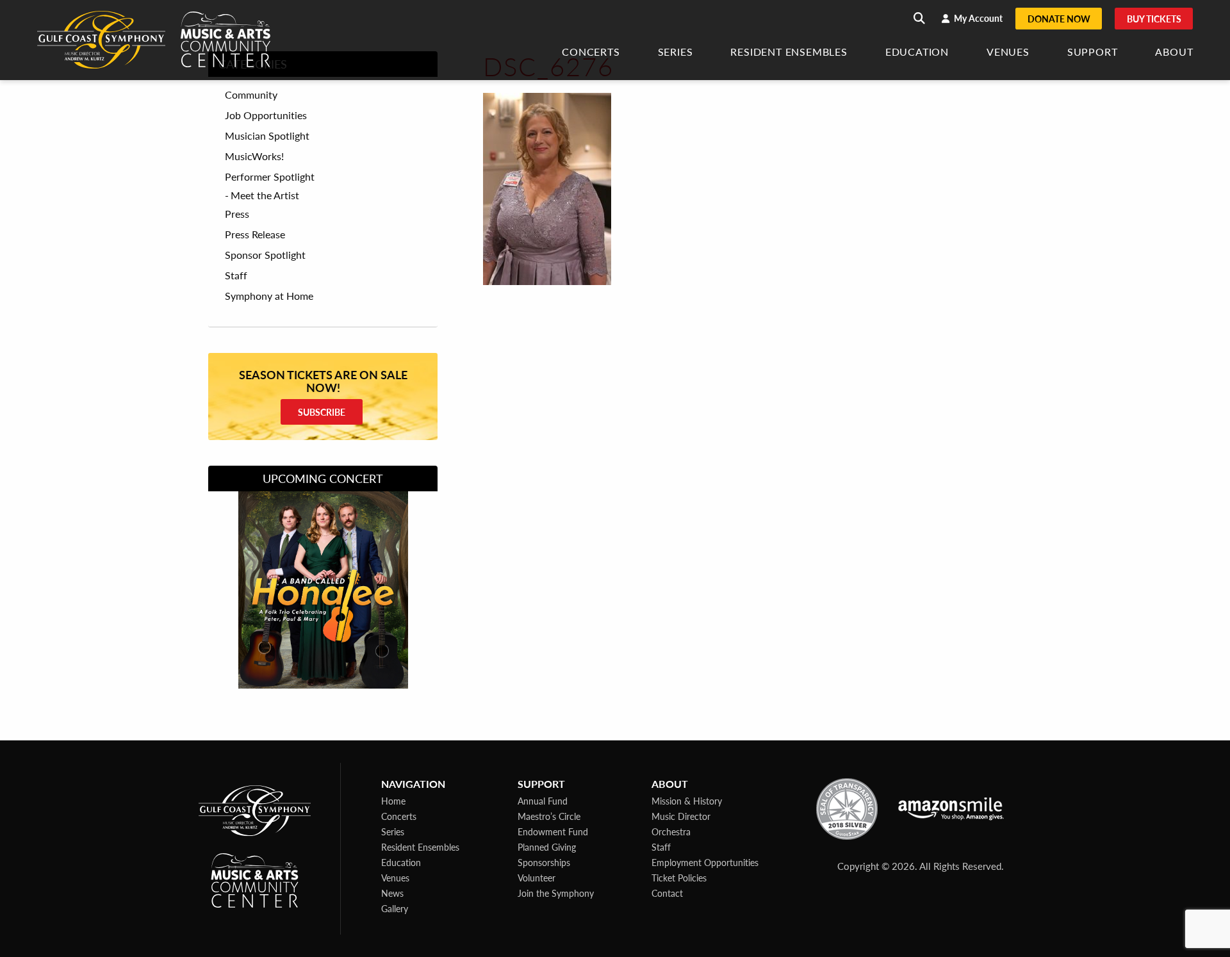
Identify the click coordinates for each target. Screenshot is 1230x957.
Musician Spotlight (267, 136)
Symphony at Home (269, 296)
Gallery (394, 908)
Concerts (590, 53)
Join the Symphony (556, 892)
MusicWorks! (254, 156)
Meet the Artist (265, 195)
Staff (236, 275)
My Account (977, 18)
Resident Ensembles (788, 53)
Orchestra (671, 831)
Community (251, 95)
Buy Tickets (1154, 18)
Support (1092, 53)
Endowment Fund (553, 831)
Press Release (255, 234)
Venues (1008, 53)
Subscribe (321, 411)
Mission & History (687, 800)
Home (393, 800)
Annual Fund (543, 800)
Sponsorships (544, 862)
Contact (667, 892)
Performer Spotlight (270, 177)
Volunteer (536, 877)
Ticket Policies (679, 877)
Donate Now (1059, 18)
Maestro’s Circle (549, 816)
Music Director (681, 816)
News (392, 892)
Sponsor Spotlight (265, 255)
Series (675, 53)
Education (917, 53)
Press (237, 214)
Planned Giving (547, 846)
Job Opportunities (266, 115)
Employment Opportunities (705, 862)
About (1174, 53)
